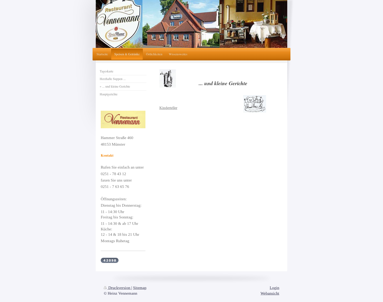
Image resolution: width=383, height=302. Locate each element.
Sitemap (139, 288)
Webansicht (270, 293)
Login (274, 288)
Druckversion (119, 288)
